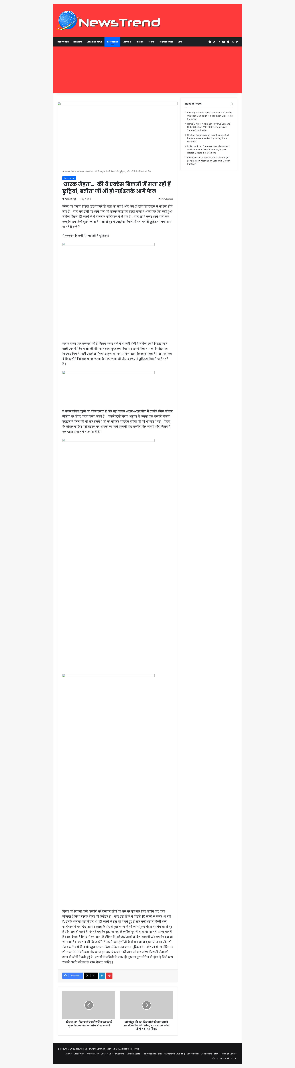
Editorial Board (133, 1053)
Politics (140, 41)
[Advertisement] (147, 69)
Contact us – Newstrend (112, 1053)
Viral (180, 41)
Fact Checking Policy (152, 1053)
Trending (78, 41)
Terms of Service (228, 1053)
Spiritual (126, 41)
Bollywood (63, 41)
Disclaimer (79, 1053)
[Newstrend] (108, 20)
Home (67, 171)
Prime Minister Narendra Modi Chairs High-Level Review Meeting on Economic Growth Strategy (208, 160)
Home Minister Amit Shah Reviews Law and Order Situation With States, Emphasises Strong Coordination (208, 127)
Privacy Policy (92, 1053)
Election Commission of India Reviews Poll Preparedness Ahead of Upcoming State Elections (208, 138)
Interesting (112, 41)
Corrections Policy (209, 1053)
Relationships (166, 41)
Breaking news (94, 41)
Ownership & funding (174, 1053)
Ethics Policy (193, 1053)
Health (151, 41)
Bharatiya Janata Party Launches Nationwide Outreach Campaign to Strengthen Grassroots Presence (210, 115)
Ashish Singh (70, 199)
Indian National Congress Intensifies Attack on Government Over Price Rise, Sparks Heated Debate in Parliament (208, 149)
